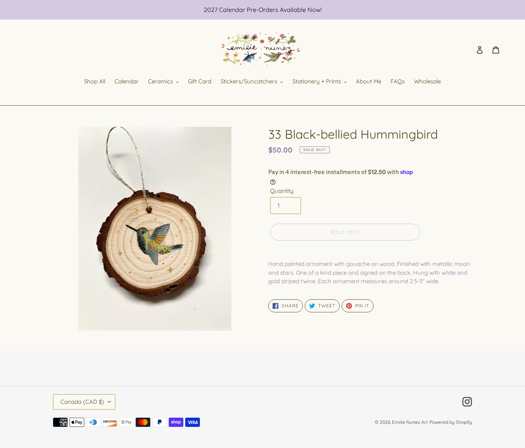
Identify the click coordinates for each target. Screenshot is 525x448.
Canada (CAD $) (82, 401)
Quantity (282, 190)
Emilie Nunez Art (410, 422)
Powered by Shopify (450, 422)
